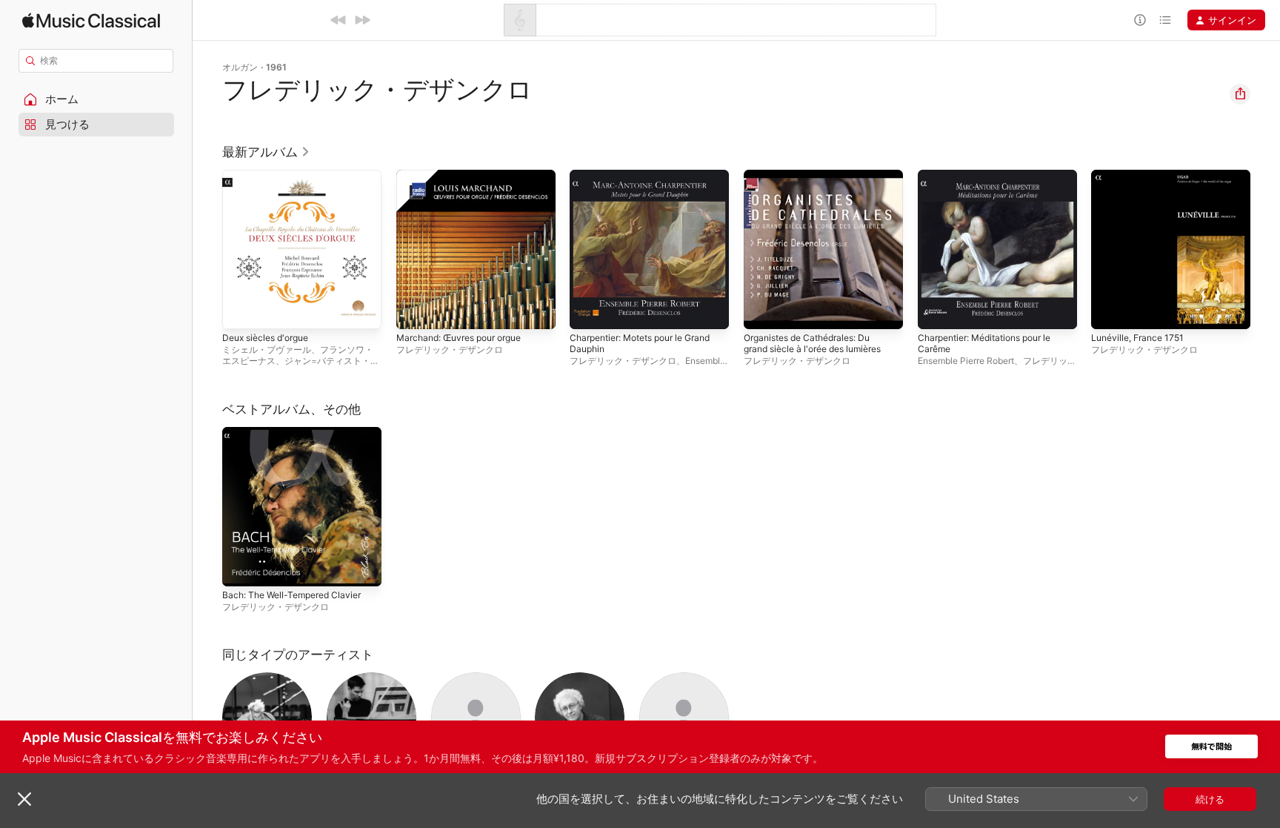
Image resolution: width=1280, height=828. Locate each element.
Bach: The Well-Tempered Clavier (298, 433)
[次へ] (362, 20)
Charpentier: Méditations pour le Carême (993, 181)
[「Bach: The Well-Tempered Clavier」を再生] (241, 567)
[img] (91, 20)
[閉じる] (24, 799)
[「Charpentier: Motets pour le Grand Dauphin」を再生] (588, 310)
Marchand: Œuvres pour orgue (467, 176)
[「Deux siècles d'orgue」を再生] (241, 310)
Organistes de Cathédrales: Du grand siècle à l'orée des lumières (821, 181)
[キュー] (1165, 20)
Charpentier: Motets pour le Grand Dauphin (634, 181)
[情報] (1140, 20)
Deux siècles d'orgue (270, 176)
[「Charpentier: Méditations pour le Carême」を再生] (936, 310)
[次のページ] (1265, 249)
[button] (96, 99)
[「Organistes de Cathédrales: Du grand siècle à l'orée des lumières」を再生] (762, 310)
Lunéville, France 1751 (1142, 176)
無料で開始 (1211, 746)
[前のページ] (207, 249)
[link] (266, 152)
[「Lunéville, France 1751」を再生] (1110, 310)
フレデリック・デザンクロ (449, 349)
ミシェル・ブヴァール (266, 349)
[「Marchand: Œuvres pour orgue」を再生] (415, 310)
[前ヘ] (338, 20)
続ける (1210, 799)
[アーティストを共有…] (1240, 94)
